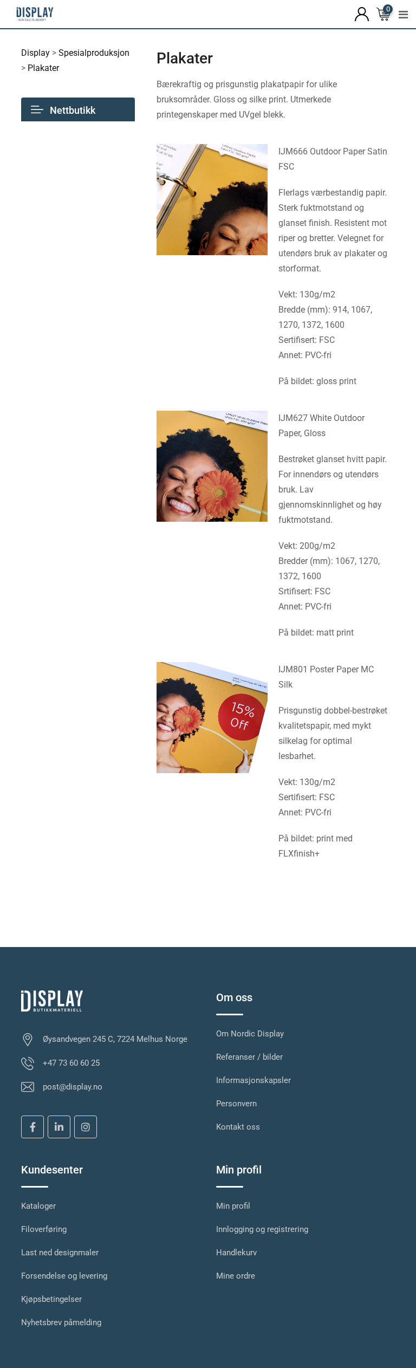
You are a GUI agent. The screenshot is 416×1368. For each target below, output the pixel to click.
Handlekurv (236, 1252)
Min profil (233, 1206)
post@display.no (72, 1087)
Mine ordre (235, 1276)
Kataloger (38, 1206)
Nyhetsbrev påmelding (61, 1322)
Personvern (236, 1103)
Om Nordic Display (250, 1034)
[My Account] (362, 13)
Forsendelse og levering (64, 1276)
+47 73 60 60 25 (71, 1063)
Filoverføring (44, 1229)
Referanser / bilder (249, 1057)
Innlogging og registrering (262, 1229)
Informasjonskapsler (253, 1080)
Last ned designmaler (60, 1252)
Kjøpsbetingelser (51, 1299)
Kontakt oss (238, 1127)
